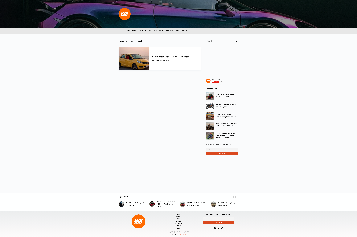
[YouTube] (218, 228)
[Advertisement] (222, 60)
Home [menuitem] (128, 30)
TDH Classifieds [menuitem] (158, 30)
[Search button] (236, 41)
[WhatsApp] (222, 228)
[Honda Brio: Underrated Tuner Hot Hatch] (134, 58)
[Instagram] (215, 228)
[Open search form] (237, 30)
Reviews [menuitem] (140, 30)
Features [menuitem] (148, 30)
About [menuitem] (178, 30)
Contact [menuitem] (185, 30)
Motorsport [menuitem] (170, 30)
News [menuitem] (134, 30)
